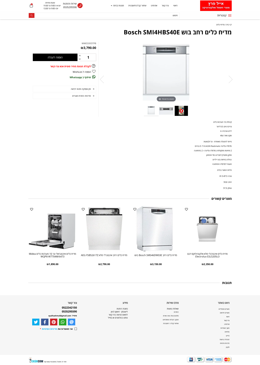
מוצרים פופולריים (224, 309)
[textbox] (49, 5)
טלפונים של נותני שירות (170, 316)
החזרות (176, 312)
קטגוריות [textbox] (221, 15)
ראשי (175, 5)
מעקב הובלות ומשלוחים (171, 319)
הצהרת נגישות (224, 339)
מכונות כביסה (118, 5)
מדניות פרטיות (224, 343)
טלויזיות (227, 332)
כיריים (227, 336)
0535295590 (70, 7)
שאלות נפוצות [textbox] (170, 316)
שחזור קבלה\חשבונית (137, 5)
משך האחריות (224, 328)
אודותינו (154, 5)
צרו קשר (165, 5)
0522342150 (69, 307)
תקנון (227, 347)
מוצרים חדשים (224, 313)
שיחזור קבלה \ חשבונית (171, 323)
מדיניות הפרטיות (49, 328)
